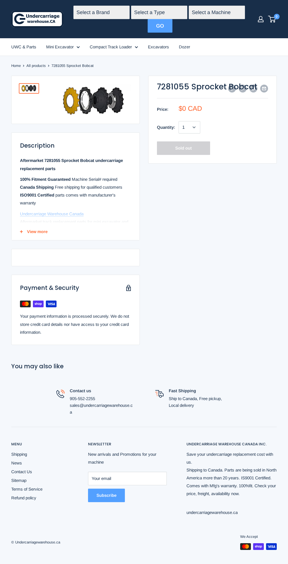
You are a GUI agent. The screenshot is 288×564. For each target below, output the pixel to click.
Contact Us (21, 471)
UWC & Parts (23, 46)
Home (16, 66)
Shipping (19, 454)
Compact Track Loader (111, 46)
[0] (272, 19)
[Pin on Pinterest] (243, 88)
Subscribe (106, 495)
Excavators (158, 46)
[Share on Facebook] (232, 88)
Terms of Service (26, 489)
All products (36, 66)
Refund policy (23, 497)
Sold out (183, 148)
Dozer (184, 46)
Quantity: (166, 127)
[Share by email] (264, 88)
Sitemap (18, 480)
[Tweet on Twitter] (253, 88)
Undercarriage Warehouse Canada (52, 213)
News (16, 463)
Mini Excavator (60, 46)
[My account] (261, 19)
